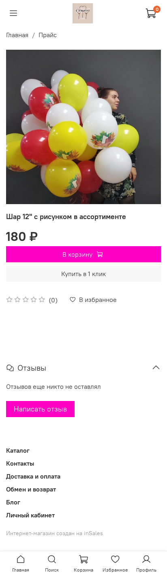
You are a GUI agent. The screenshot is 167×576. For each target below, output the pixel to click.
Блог (13, 502)
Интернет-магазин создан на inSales (54, 533)
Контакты (20, 463)
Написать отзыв (40, 409)
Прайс (48, 35)
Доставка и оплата (33, 476)
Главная (17, 35)
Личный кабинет (30, 515)
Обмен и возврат (31, 489)
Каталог (18, 450)
